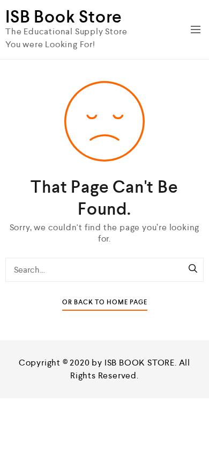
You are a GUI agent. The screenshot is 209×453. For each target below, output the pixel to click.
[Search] (193, 269)
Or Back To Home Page (104, 302)
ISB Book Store (63, 16)
